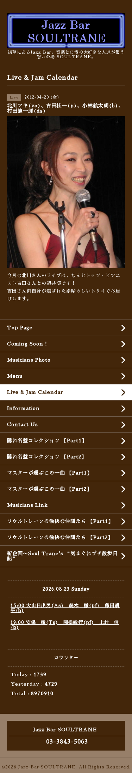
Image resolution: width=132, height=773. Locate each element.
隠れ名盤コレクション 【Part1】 (47, 440)
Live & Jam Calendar (35, 392)
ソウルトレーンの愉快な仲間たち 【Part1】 (60, 521)
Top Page (20, 327)
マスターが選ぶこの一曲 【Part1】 (49, 472)
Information (23, 408)
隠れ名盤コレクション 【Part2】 (47, 456)
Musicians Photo (29, 359)
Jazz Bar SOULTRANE (46, 767)
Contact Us (22, 424)
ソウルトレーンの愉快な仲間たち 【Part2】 (60, 537)
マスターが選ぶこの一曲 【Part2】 (49, 488)
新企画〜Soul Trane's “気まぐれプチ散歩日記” (62, 556)
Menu (15, 376)
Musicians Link (27, 505)
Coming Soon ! (27, 343)
